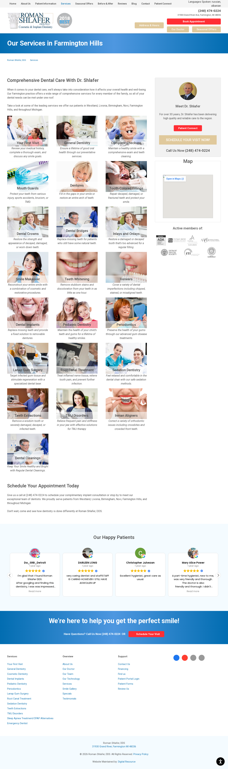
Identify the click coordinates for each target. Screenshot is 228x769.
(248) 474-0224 (197, 151)
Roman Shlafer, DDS (16, 60)
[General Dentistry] (77, 137)
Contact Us (124, 664)
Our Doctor (69, 669)
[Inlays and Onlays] (126, 228)
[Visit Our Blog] (193, 658)
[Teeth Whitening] (77, 273)
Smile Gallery (70, 688)
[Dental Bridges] (77, 228)
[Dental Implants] (27, 318)
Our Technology (71, 678)
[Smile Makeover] (27, 273)
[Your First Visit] (27, 137)
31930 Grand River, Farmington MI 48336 (114, 746)
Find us (122, 674)
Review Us (123, 688)
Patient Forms (125, 683)
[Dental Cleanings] (27, 453)
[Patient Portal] (202, 658)
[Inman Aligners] (126, 409)
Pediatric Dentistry (17, 683)
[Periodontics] (126, 318)
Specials (67, 693)
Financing (123, 669)
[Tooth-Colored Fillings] (126, 182)
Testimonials (69, 698)
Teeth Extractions (16, 708)
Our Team (68, 674)
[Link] (30, 20)
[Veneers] (126, 273)
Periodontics (14, 688)
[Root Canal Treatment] (77, 364)
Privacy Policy (140, 754)
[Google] (185, 658)
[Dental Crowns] (27, 228)
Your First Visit (15, 664)
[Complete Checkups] (126, 137)
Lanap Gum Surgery (18, 693)
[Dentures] (77, 182)
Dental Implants (15, 678)
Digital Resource (127, 761)
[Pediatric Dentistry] (77, 318)
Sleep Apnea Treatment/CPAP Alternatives (30, 718)
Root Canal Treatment (19, 698)
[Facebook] (176, 658)
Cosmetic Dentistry (17, 674)
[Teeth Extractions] (27, 409)
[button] (218, 575)
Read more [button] (140, 591)
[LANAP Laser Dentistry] (27, 364)
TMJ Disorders (15, 713)
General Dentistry (16, 669)
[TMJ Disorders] (77, 409)
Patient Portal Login (128, 678)
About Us (68, 664)
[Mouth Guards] (27, 182)
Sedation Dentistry (17, 703)
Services (34, 60)
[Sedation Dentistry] (126, 364)
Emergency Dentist (17, 723)
